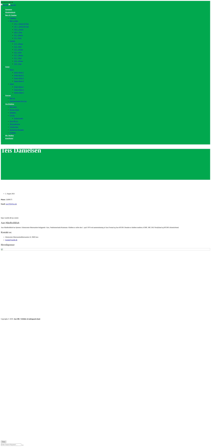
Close (3, 442)
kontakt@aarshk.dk (11, 240)
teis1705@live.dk (11, 204)
